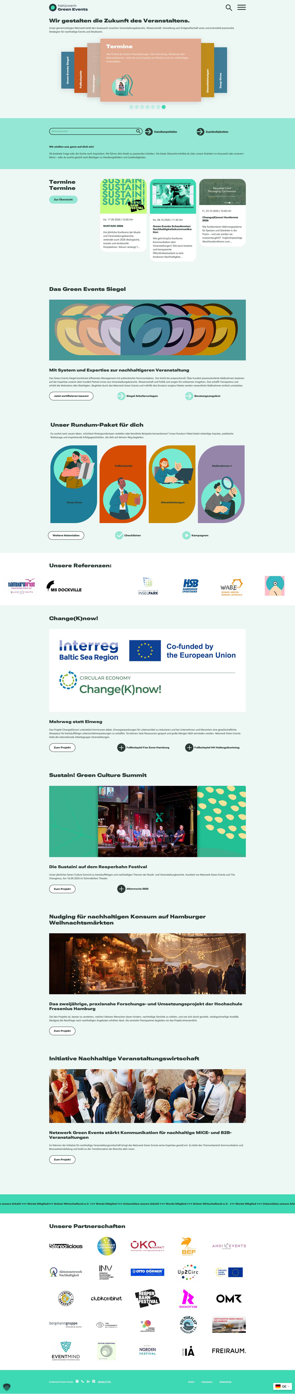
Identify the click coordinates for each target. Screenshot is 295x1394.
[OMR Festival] (229, 1298)
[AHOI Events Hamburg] (229, 1246)
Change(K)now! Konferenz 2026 (220, 219)
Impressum (207, 1382)
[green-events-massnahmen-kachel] (221, 484)
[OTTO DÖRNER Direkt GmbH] (147, 1272)
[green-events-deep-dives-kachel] (73, 484)
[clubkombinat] (107, 1298)
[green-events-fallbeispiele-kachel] (123, 484)
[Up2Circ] (188, 1272)
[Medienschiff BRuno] (229, 1324)
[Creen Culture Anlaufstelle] (147, 1324)
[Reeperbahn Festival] (147, 1298)
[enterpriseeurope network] (229, 1272)
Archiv (191, 1382)
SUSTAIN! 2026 (113, 226)
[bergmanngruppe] (66, 1324)
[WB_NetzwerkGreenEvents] (68, 8)
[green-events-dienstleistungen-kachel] (172, 484)
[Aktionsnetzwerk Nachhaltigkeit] (66, 1272)
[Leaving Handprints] (66, 1298)
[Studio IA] (188, 1350)
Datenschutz (225, 1382)
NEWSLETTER (104, 1382)
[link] (147, 70)
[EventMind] (66, 1350)
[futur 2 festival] (107, 1350)
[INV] (107, 1272)
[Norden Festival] (147, 1350)
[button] (7, 1387)
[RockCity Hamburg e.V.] (188, 1298)
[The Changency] (107, 1324)
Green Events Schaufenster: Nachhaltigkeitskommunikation (172, 229)
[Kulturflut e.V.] (188, 1324)
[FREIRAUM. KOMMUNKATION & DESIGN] (229, 1350)
